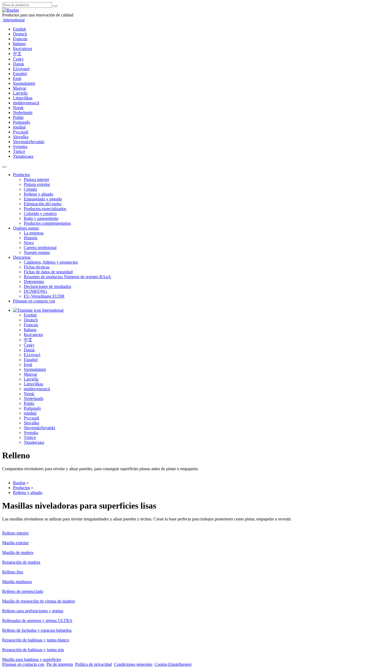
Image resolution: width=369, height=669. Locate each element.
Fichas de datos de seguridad (48, 272)
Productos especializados (45, 208)
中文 (17, 53)
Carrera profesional (40, 247)
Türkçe (19, 151)
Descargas (22, 257)
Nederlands (22, 112)
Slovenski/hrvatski (28, 141)
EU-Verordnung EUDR (44, 296)
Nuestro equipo (37, 252)
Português (21, 122)
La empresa (33, 233)
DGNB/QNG (35, 291)
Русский (20, 132)
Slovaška (20, 137)
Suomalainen (24, 83)
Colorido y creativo (40, 213)
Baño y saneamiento (41, 218)
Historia (30, 238)
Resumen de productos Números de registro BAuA (67, 276)
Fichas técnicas (36, 267)
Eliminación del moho (42, 203)
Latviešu (20, 93)
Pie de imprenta (59, 664)
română (19, 127)
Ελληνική (21, 68)
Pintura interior (36, 179)
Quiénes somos (26, 228)
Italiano (19, 43)
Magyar (19, 88)
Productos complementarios (47, 223)
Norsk (18, 107)
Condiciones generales (133, 664)
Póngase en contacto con (34, 301)
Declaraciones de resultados (47, 286)
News (29, 242)
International (13, 20)
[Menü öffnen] (4, 167)
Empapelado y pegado (43, 199)
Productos (21, 174)
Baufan (19, 482)
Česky (18, 59)
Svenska (20, 146)
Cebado (30, 189)
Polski (18, 117)
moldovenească (26, 102)
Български (22, 48)
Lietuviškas (22, 98)
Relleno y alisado (38, 194)
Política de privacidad (93, 664)
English (19, 29)
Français (20, 38)
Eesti (17, 78)
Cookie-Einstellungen (173, 664)
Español (20, 73)
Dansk (18, 64)
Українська (23, 156)
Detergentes (34, 281)
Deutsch (20, 34)
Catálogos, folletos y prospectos (51, 262)
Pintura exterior (37, 184)
